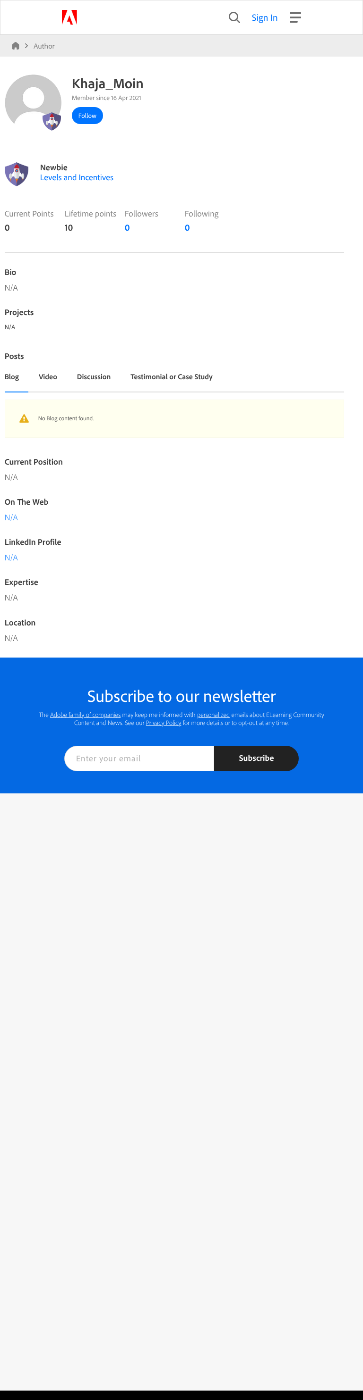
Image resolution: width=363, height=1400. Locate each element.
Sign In (265, 17)
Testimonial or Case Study (171, 376)
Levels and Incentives (76, 177)
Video (48, 376)
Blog (12, 376)
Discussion (94, 376)
